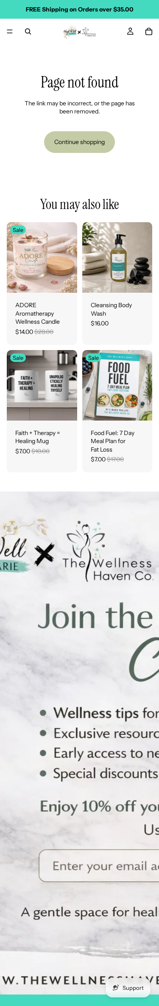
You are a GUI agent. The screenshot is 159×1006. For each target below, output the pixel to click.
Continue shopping (79, 142)
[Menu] (10, 31)
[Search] (28, 31)
